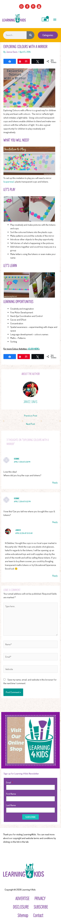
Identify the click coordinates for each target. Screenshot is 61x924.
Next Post (30, 423)
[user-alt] (39, 6)
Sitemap (23, 915)
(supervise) (8, 181)
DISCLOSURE (21, 906)
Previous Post (30, 415)
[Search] (30, 35)
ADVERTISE (22, 898)
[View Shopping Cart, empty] (45, 19)
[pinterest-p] (33, 6)
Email (8, 782)
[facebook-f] (27, 6)
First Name (11, 793)
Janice (18, 530)
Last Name (11, 805)
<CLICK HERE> (34, 348)
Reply (55, 482)
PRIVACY (40, 898)
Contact (38, 915)
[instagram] (22, 6)
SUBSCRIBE (41, 906)
